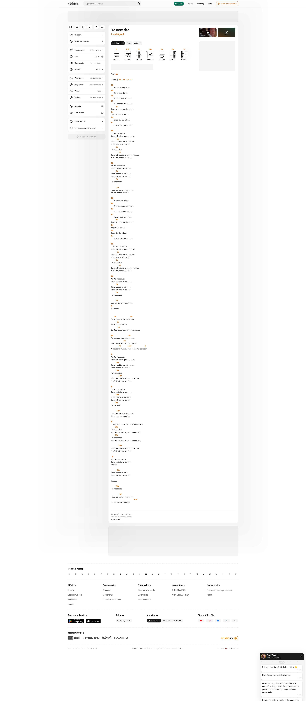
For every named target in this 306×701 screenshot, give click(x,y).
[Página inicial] (73, 3)
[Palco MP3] (121, 638)
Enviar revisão (115, 519)
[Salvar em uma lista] (83, 27)
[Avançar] (186, 53)
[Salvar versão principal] (123, 43)
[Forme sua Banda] (91, 637)
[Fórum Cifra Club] (74, 638)
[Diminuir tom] (96, 56)
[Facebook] (218, 620)
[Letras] (107, 637)
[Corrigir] (96, 27)
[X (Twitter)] (235, 620)
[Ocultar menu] (70, 27)
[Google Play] (76, 621)
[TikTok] (226, 620)
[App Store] (93, 621)
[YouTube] (201, 620)
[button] (208, 33)
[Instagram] (209, 620)
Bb (117, 74)
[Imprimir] (77, 27)
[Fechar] (301, 656)
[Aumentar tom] (102, 56)
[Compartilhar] (102, 27)
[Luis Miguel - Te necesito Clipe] (208, 32)
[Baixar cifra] (89, 27)
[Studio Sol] (229, 638)
